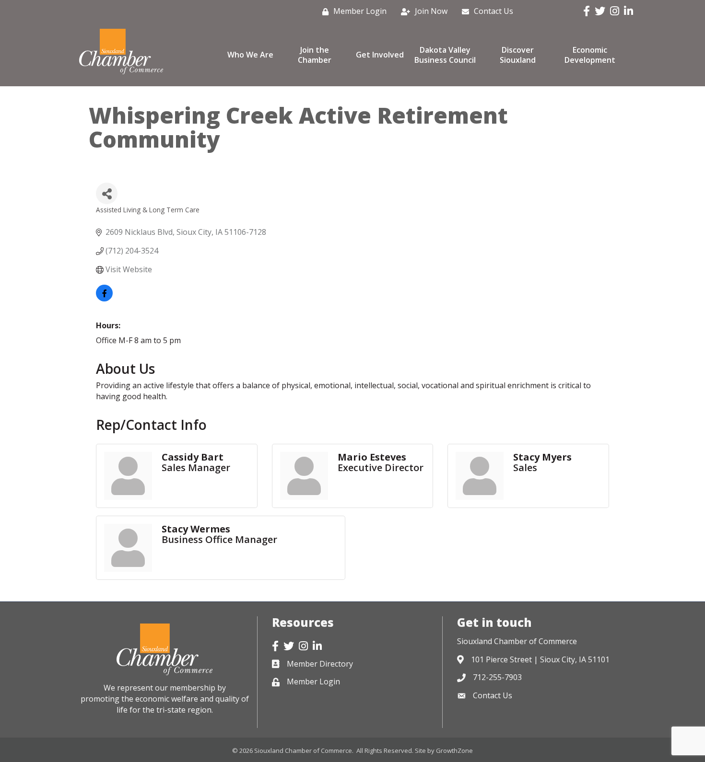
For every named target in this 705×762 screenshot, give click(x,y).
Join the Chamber (314, 55)
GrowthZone (454, 750)
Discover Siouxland (518, 55)
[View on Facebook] (104, 298)
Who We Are (250, 54)
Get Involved (380, 54)
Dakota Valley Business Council (445, 55)
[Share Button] (107, 193)
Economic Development (589, 55)
